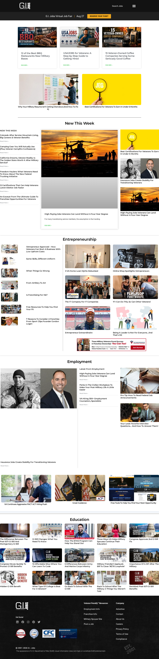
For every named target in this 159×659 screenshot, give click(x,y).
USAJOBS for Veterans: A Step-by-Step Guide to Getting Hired (77, 56)
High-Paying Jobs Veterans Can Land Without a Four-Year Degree (76, 214)
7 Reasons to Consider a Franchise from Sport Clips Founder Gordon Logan (42, 321)
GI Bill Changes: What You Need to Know (44, 540)
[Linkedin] (17, 622)
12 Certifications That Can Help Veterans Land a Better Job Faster (19, 186)
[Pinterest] (33, 622)
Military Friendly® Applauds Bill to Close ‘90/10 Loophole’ (111, 565)
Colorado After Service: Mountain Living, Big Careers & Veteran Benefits (19, 136)
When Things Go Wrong (37, 271)
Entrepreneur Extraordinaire (78, 333)
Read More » (24, 65)
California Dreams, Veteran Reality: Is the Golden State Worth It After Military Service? (19, 160)
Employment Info (92, 609)
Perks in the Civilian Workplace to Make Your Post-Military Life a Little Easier (97, 387)
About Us (120, 619)
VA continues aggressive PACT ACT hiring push (25, 504)
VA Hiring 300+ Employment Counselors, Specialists (93, 399)
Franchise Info (90, 614)
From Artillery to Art (36, 283)
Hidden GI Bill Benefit (10, 586)
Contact (119, 614)
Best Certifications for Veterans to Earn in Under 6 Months (111, 107)
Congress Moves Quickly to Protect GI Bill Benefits (13, 565)
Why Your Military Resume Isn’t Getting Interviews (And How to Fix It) (48, 108)
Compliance (121, 639)
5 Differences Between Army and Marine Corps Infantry (78, 565)
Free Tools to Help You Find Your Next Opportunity (133, 503)
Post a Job (89, 624)
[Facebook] (22, 622)
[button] (134, 6)
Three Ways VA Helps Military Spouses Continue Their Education (111, 541)
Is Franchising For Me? (36, 295)
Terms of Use (122, 634)
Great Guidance (79, 503)
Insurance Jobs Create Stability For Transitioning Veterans (136, 181)
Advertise (120, 609)
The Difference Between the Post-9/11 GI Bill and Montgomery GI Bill (14, 541)
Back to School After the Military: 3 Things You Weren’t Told (111, 588)
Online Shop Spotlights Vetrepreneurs (131, 271)
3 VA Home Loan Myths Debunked (81, 271)
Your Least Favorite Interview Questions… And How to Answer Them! (139, 424)
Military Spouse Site (93, 619)
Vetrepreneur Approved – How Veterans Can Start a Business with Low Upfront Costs (43, 249)
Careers (119, 624)
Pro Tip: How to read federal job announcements (136, 396)
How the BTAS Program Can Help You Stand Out (78, 542)
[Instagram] (28, 622)
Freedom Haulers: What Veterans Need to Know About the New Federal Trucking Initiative (19, 174)
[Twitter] (39, 622)
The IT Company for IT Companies (81, 302)
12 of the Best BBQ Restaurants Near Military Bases (35, 56)
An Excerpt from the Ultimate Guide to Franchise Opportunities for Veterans (19, 198)
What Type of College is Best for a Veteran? (46, 587)
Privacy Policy (122, 629)
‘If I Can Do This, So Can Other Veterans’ (132, 302)
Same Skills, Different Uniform (40, 259)
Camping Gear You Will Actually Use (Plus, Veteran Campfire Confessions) (17, 147)
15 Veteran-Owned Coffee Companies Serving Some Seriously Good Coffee (120, 56)
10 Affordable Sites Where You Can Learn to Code (46, 565)
